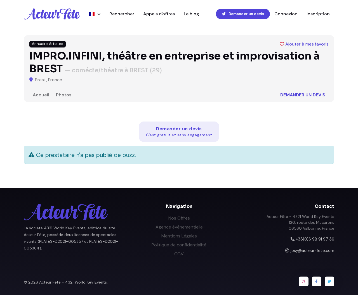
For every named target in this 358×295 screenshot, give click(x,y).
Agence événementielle (179, 227)
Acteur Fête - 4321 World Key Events (73, 282)
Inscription (318, 14)
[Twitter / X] (329, 281)
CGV (179, 254)
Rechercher (121, 14)
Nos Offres (179, 218)
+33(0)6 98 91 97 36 (315, 239)
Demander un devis (246, 13)
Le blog (191, 14)
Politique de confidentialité (179, 245)
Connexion (286, 14)
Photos (64, 95)
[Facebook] (316, 281)
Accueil (41, 95)
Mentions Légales (179, 236)
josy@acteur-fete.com (312, 250)
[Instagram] (303, 281)
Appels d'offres (159, 14)
